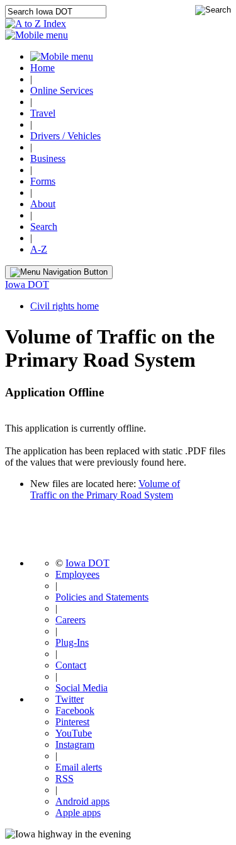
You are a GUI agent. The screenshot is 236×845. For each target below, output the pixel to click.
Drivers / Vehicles (65, 135)
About (42, 203)
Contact (70, 665)
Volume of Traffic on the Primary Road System (105, 489)
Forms (42, 181)
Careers (70, 619)
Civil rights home (64, 306)
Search (43, 226)
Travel (42, 113)
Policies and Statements (102, 597)
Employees (77, 574)
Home (42, 67)
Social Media (81, 687)
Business (47, 158)
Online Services (61, 90)
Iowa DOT (27, 284)
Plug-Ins (72, 642)
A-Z (38, 249)
